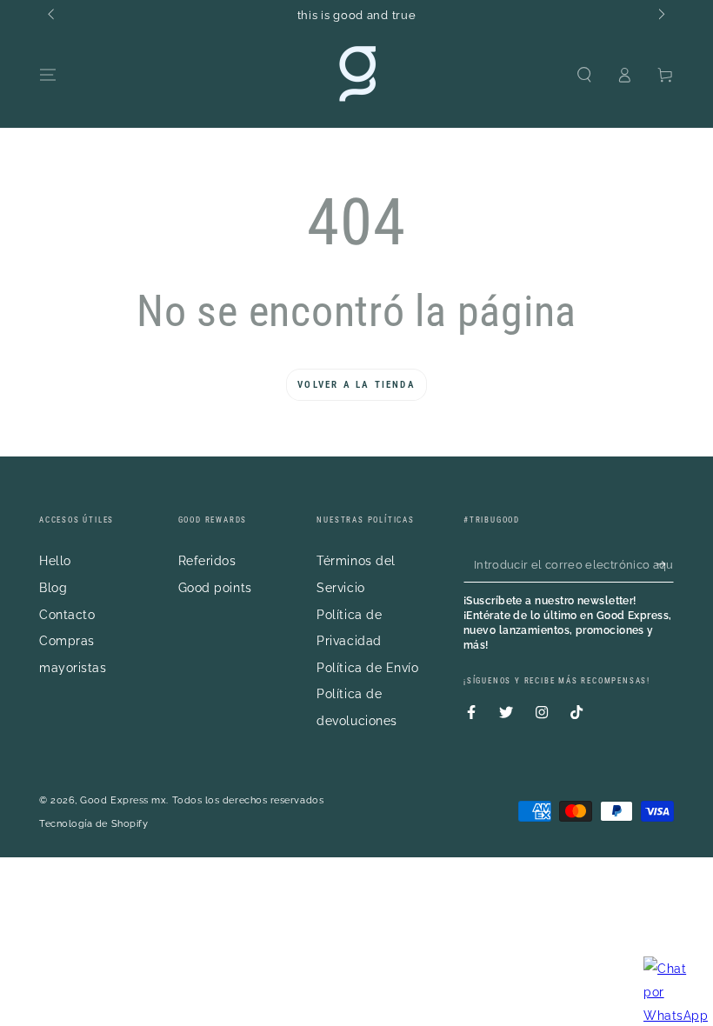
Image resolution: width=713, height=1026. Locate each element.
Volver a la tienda (356, 384)
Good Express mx (123, 800)
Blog (53, 587)
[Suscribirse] (665, 564)
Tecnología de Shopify (93, 823)
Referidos (207, 560)
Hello (55, 560)
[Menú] (48, 74)
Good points (215, 587)
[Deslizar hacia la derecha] (660, 15)
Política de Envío (367, 667)
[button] (583, 74)
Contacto (67, 614)
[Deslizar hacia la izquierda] (52, 15)
